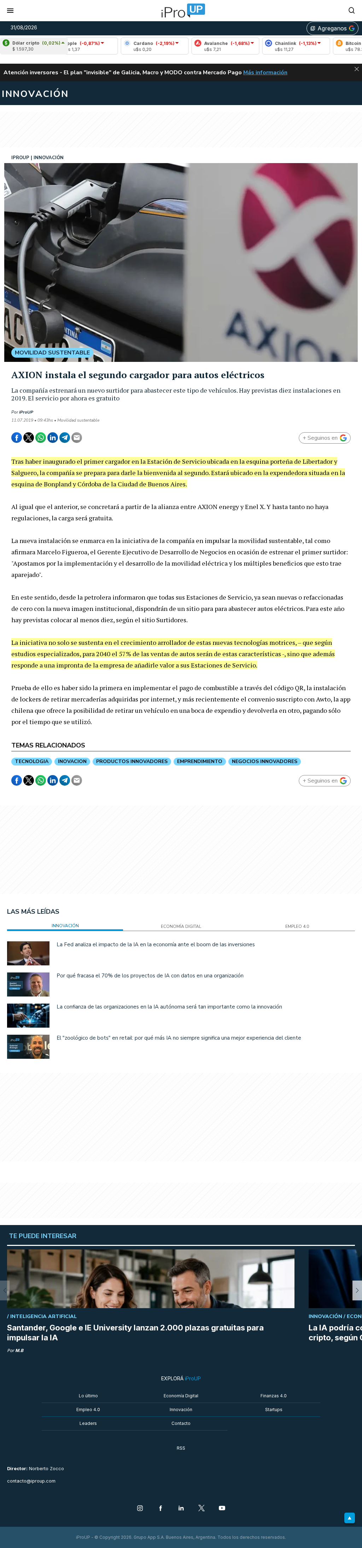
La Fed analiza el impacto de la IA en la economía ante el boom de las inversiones (156, 944)
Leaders (88, 1423)
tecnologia (31, 761)
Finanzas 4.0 (274, 1395)
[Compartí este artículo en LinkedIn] (52, 437)
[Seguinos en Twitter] (201, 1509)
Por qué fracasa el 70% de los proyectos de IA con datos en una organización (150, 975)
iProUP (26, 412)
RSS (181, 1448)
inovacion (72, 761)
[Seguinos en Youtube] (222, 1509)
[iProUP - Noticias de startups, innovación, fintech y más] (181, 11)
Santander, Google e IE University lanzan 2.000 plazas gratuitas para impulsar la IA (135, 1332)
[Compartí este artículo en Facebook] (16, 437)
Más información (265, 72)
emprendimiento (199, 761)
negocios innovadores (264, 761)
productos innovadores (132, 761)
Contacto (181, 1423)
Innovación (181, 1409)
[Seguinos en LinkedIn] (181, 1509)
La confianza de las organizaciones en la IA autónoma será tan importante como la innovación (169, 1006)
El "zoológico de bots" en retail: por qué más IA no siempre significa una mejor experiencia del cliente (179, 1037)
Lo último (88, 1395)
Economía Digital (181, 1395)
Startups (273, 1409)
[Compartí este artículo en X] (28, 437)
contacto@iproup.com (31, 1481)
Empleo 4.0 (88, 1409)
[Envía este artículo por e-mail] (76, 437)
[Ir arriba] (349, 1518)
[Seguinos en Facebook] (160, 1509)
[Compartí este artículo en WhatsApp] (40, 437)
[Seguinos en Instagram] (140, 1509)
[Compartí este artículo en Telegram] (64, 437)
